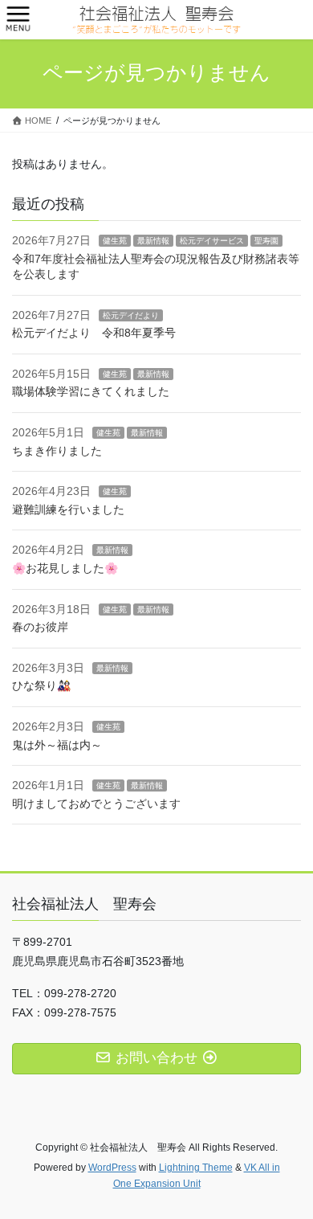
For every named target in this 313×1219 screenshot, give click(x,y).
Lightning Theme (196, 1167)
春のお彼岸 (40, 626)
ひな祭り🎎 (41, 685)
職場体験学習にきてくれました (90, 391)
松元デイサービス (212, 240)
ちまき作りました (57, 450)
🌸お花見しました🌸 (65, 568)
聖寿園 (266, 240)
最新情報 (153, 240)
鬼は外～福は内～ (57, 744)
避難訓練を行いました (68, 509)
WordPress (112, 1167)
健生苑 (115, 240)
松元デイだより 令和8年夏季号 (94, 332)
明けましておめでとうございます (96, 803)
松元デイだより (131, 315)
